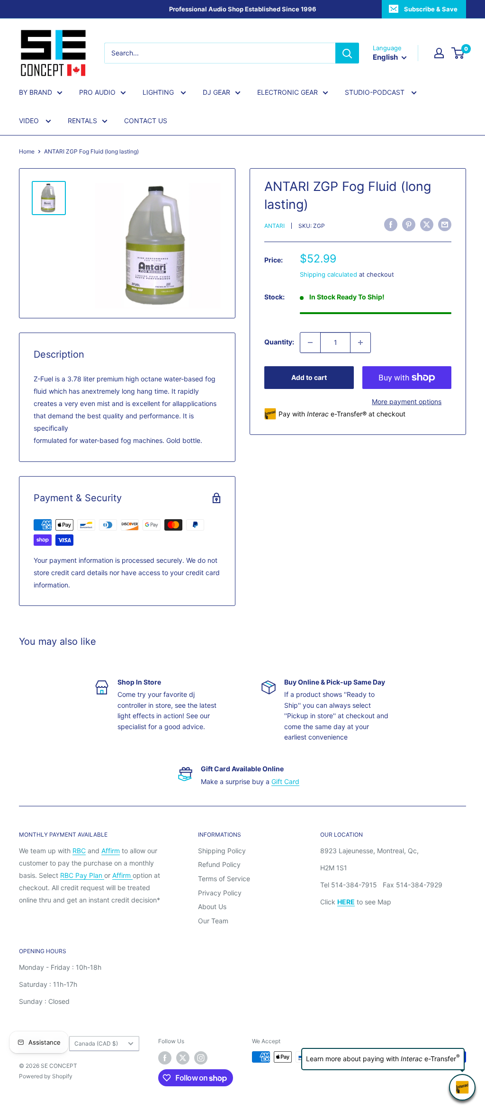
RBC (79, 851)
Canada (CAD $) (96, 1043)
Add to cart (309, 377)
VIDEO (30, 121)
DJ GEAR (216, 92)
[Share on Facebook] (390, 224)
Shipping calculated (328, 274)
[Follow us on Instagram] (200, 1058)
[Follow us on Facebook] (164, 1058)
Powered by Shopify (45, 1076)
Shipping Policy (222, 851)
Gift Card (285, 781)
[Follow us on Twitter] (182, 1058)
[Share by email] (444, 224)
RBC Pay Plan (82, 875)
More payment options (406, 401)
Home (27, 151)
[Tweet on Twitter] (426, 224)
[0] (458, 53)
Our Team (213, 921)
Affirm (110, 851)
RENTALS (82, 121)
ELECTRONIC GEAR (287, 92)
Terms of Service (224, 879)
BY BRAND (35, 92)
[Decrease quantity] (310, 342)
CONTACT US (145, 121)
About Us (212, 906)
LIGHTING (159, 92)
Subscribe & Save (431, 9)
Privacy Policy (220, 893)
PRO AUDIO (97, 92)
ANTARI (274, 225)
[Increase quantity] (360, 342)
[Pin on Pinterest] (408, 224)
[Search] (347, 53)
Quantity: (279, 342)
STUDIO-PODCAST (375, 92)
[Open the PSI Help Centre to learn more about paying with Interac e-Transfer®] (462, 1087)
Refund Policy (219, 864)
